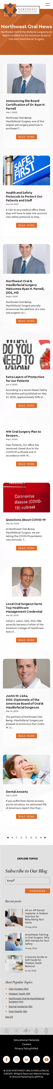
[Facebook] (6, 1059)
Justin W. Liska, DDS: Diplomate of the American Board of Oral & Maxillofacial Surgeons (24, 701)
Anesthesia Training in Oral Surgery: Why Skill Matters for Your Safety (37, 939)
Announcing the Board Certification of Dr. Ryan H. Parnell (25, 105)
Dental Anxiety (17, 791)
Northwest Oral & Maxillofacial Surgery (26, 1000)
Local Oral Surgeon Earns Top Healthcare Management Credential (24, 608)
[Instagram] (16, 1059)
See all (9, 1016)
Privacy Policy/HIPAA (26, 1048)
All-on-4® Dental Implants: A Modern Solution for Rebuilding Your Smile (36, 916)
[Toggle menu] (47, 4)
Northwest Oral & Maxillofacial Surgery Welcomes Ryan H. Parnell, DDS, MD (25, 287)
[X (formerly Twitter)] (36, 1059)
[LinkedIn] (26, 1059)
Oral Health (18, 1011)
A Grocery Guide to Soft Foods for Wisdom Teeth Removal (36, 961)
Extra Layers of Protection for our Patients (25, 379)
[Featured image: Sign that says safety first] (26, 170)
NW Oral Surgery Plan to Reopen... (23, 433)
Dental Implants (20, 1006)
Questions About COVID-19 (26, 520)
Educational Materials (26, 1040)
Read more (26, 136)
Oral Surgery (19, 988)
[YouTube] (46, 1059)
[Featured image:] (26, 78)
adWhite (38, 1076)
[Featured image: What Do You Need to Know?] (26, 354)
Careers (26, 1044)
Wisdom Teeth (19, 993)
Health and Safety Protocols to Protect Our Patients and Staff (24, 196)
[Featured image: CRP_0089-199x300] (26, 581)
